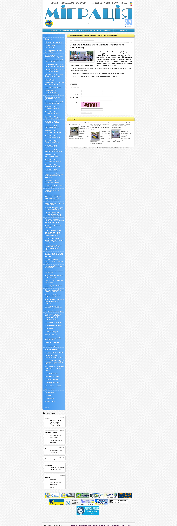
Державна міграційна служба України (63, 30)
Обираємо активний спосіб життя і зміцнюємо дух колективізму (113, 40)
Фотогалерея (107, 30)
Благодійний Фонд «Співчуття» (90, 30)
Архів (116, 30)
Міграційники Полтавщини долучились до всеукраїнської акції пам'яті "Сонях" (99, 126)
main (71, 40)
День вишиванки (75, 124)
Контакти (123, 30)
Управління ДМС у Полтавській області (84, 40)
